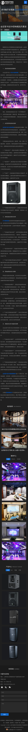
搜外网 (11, 722)
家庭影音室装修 (9, 720)
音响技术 (7, 29)
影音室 (23, 722)
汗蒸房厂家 (17, 722)
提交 (5, 714)
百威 (16, 570)
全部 (8, 459)
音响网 (7, 722)
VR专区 (18, 459)
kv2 (12, 570)
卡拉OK (13, 459)
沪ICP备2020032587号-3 (17, 727)
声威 (20, 570)
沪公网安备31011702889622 (15, 729)
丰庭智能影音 (17, 720)
